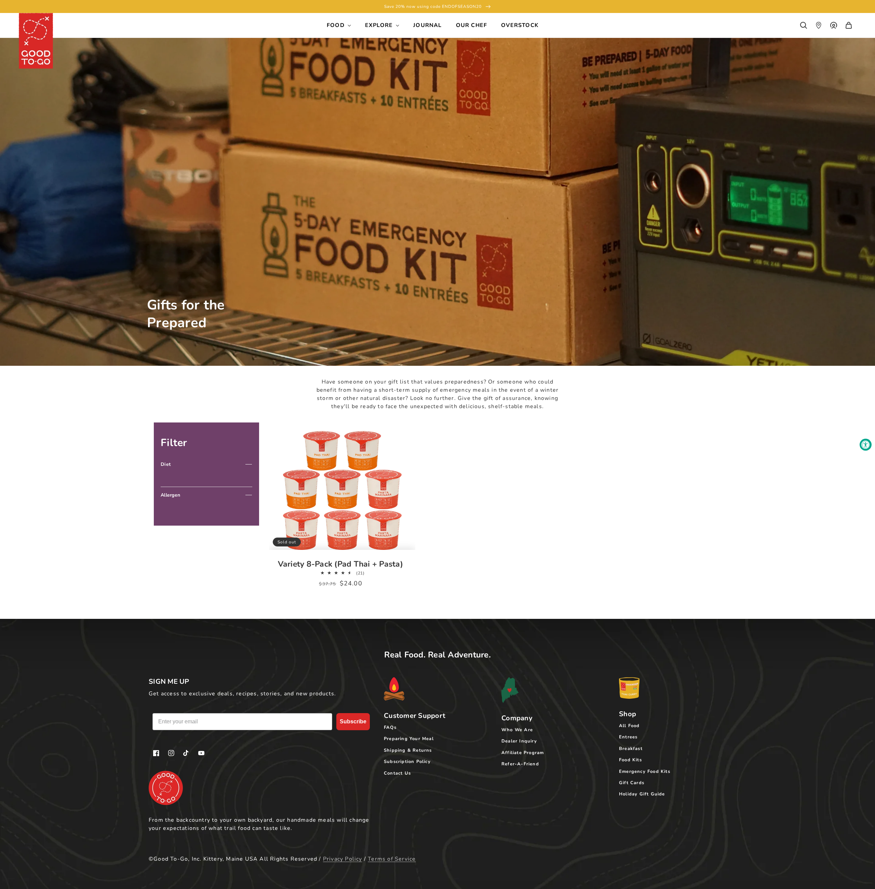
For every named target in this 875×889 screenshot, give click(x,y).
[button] (803, 25)
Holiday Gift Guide (642, 794)
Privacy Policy (342, 859)
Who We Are (517, 730)
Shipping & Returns (408, 750)
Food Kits (630, 760)
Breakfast (631, 749)
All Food (629, 726)
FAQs (390, 727)
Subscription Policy (407, 762)
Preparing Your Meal (409, 739)
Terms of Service (392, 859)
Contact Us (397, 773)
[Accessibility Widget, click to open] (866, 444)
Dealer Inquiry (519, 741)
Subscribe (353, 721)
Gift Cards (631, 783)
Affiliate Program (522, 753)
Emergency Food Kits (644, 771)
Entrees (628, 737)
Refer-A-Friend (520, 764)
